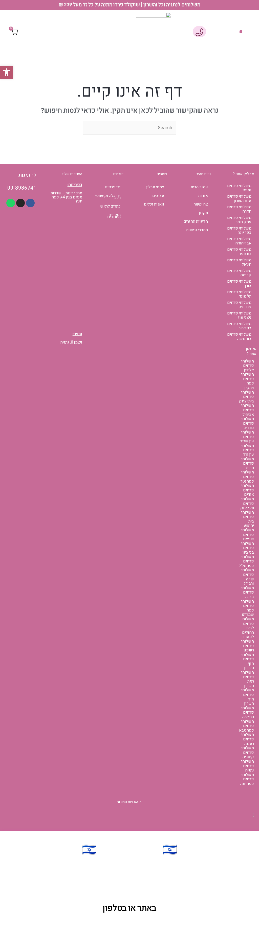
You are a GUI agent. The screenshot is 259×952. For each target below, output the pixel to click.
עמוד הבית (199, 187)
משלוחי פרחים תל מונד (239, 294)
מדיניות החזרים (195, 221)
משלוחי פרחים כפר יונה (239, 230)
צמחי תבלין (155, 187)
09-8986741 (21, 188)
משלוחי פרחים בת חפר (239, 251)
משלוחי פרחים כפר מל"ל (246, 561)
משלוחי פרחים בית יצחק (246, 397)
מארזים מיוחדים (114, 215)
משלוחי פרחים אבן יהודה (239, 241)
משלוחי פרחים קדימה (239, 273)
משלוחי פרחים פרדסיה (239, 304)
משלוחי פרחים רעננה (247, 739)
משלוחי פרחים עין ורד (247, 450)
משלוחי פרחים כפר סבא (246, 726)
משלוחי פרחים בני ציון (247, 548)
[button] (241, 31)
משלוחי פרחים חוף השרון (247, 661)
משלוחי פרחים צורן (239, 283)
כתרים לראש (110, 206)
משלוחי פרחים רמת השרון (247, 679)
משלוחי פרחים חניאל (239, 262)
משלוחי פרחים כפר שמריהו (247, 608)
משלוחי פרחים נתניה (239, 188)
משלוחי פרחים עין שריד (247, 437)
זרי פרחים (113, 187)
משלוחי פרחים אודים (247, 490)
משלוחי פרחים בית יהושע (247, 519)
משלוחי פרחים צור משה (239, 336)
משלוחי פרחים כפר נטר (247, 477)
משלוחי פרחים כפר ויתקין (247, 381)
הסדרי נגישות (197, 230)
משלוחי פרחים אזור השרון (239, 198)
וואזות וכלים (154, 204)
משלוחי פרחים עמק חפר (239, 219)
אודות (203, 195)
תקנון (203, 212)
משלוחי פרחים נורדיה (247, 423)
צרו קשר (201, 204)
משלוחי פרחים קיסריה (247, 752)
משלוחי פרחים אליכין (247, 366)
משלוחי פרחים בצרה (247, 592)
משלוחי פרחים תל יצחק (247, 503)
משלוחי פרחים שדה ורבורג (247, 577)
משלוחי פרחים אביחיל (247, 410)
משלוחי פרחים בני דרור (239, 326)
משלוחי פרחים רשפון (247, 646)
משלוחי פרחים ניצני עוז (239, 315)
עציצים (158, 195)
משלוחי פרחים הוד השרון (247, 697)
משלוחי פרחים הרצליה (247, 712)
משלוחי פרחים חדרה (239, 209)
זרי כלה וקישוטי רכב (108, 196)
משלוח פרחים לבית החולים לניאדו (248, 628)
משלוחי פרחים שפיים (247, 534)
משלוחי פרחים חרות (247, 463)
